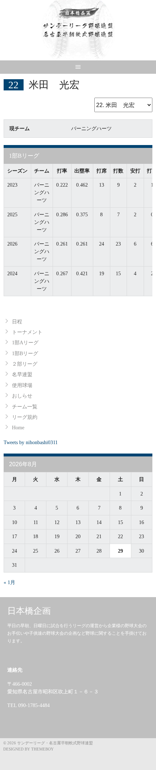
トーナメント (27, 332)
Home (18, 427)
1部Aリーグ (25, 342)
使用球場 (22, 385)
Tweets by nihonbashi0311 (31, 442)
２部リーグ (24, 364)
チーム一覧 (24, 406)
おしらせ (22, 396)
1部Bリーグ (25, 353)
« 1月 (9, 582)
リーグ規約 (24, 417)
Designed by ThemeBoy (28, 749)
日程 (17, 321)
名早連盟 (22, 374)
